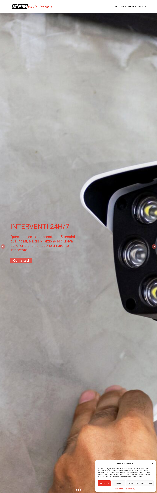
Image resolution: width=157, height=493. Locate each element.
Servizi (123, 6)
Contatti (142, 6)
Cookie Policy (119, 489)
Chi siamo (132, 6)
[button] (152, 463)
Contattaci (77, 276)
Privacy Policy (130, 489)
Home (116, 6)
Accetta (104, 483)
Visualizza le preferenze (139, 483)
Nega (118, 483)
